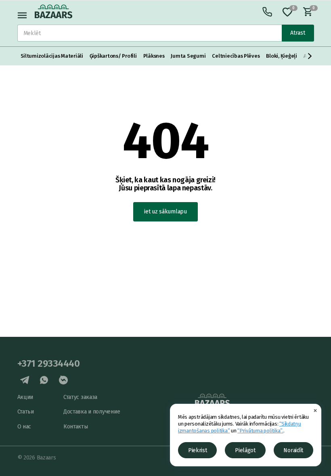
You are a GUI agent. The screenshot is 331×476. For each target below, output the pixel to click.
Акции (25, 397)
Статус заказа (80, 397)
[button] (310, 56)
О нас (24, 426)
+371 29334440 (48, 363)
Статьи (25, 411)
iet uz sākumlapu (165, 211)
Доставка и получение (91, 411)
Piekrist (197, 450)
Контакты (75, 426)
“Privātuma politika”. (260, 431)
